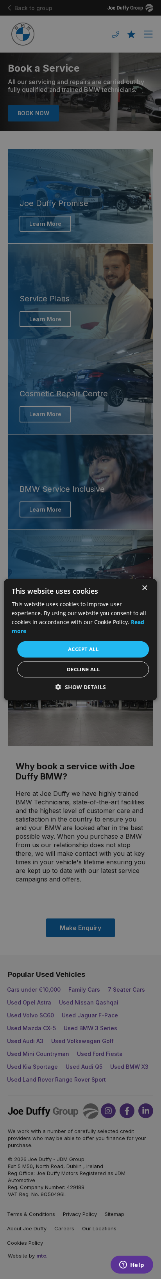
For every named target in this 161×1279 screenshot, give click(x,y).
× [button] (144, 588)
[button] (80, 687)
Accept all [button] (83, 649)
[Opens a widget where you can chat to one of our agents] (131, 1265)
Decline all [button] (83, 669)
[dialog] (80, 639)
